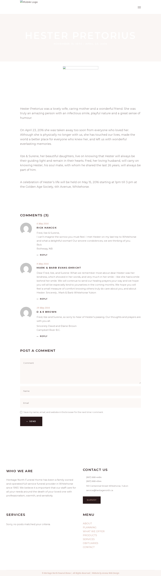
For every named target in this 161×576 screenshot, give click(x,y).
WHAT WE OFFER (94, 531)
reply (44, 255)
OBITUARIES (90, 543)
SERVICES (89, 539)
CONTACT (89, 547)
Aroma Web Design (110, 573)
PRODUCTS (90, 535)
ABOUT (87, 523)
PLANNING (89, 527)
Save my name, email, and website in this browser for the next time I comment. (63, 412)
